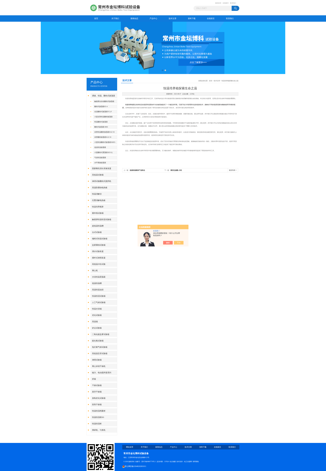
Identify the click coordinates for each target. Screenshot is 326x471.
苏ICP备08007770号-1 (148, 461)
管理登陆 (196, 461)
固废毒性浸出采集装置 (101, 168)
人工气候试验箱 (98, 302)
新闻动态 (134, 18)
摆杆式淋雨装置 (98, 258)
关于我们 (115, 18)
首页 (96, 18)
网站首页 (129, 447)
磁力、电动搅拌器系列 (101, 373)
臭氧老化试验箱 (98, 398)
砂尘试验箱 (97, 328)
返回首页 (218, 3)
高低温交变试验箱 (99, 353)
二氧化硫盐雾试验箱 (100, 334)
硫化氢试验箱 (98, 341)
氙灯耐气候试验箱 (99, 347)
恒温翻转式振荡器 (101, 122)
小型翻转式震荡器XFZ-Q (103, 152)
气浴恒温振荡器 (100, 157)
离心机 (95, 271)
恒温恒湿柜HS (98, 417)
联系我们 (233, 3)
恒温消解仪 (97, 194)
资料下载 (191, 18)
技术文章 (172, 18)
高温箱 (95, 322)
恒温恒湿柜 (97, 424)
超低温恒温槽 (98, 226)
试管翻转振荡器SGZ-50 (102, 137)
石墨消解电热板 (98, 200)
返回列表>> (233, 170)
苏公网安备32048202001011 (135, 466)
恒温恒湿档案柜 (98, 411)
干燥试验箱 (97, 385)
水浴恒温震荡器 (98, 277)
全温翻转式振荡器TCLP (103, 112)
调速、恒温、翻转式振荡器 (103, 96)
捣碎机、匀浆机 (98, 430)
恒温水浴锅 (97, 309)
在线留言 (226, 3)
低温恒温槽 (97, 283)
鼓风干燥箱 (97, 404)
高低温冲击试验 (98, 264)
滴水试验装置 (98, 251)
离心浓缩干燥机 (98, 366)
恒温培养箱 (129, 105)
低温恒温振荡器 (100, 147)
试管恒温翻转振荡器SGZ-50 (104, 132)
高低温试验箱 (98, 175)
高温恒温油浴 (98, 290)
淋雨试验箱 (97, 360)
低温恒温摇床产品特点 (137, 170)
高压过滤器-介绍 (176, 170)
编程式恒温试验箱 (99, 239)
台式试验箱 (97, 232)
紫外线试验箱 (98, 213)
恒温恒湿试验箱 (98, 296)
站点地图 (173, 461)
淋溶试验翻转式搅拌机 (101, 181)
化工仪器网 (188, 461)
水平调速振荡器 (100, 163)
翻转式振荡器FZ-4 (101, 106)
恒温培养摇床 (98, 207)
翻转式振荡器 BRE (101, 127)
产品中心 (153, 18)
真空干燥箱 (97, 392)
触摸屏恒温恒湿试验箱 (101, 219)
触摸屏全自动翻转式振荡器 (104, 101)
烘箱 (94, 379)
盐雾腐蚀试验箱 (98, 245)
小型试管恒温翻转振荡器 (103, 117)
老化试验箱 (97, 315)
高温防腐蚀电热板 (99, 188)
